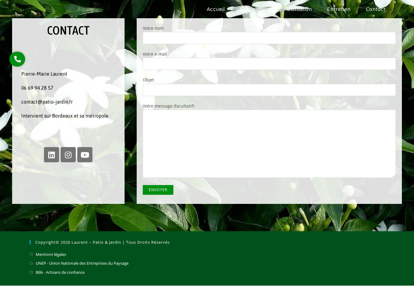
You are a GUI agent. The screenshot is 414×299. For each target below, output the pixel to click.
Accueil (296, 291)
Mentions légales (51, 254)
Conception (316, 291)
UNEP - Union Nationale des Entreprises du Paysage (82, 263)
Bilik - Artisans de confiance (60, 272)
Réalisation (341, 291)
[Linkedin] (51, 154)
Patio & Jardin (48, 13)
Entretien (363, 291)
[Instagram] (68, 154)
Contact (382, 291)
